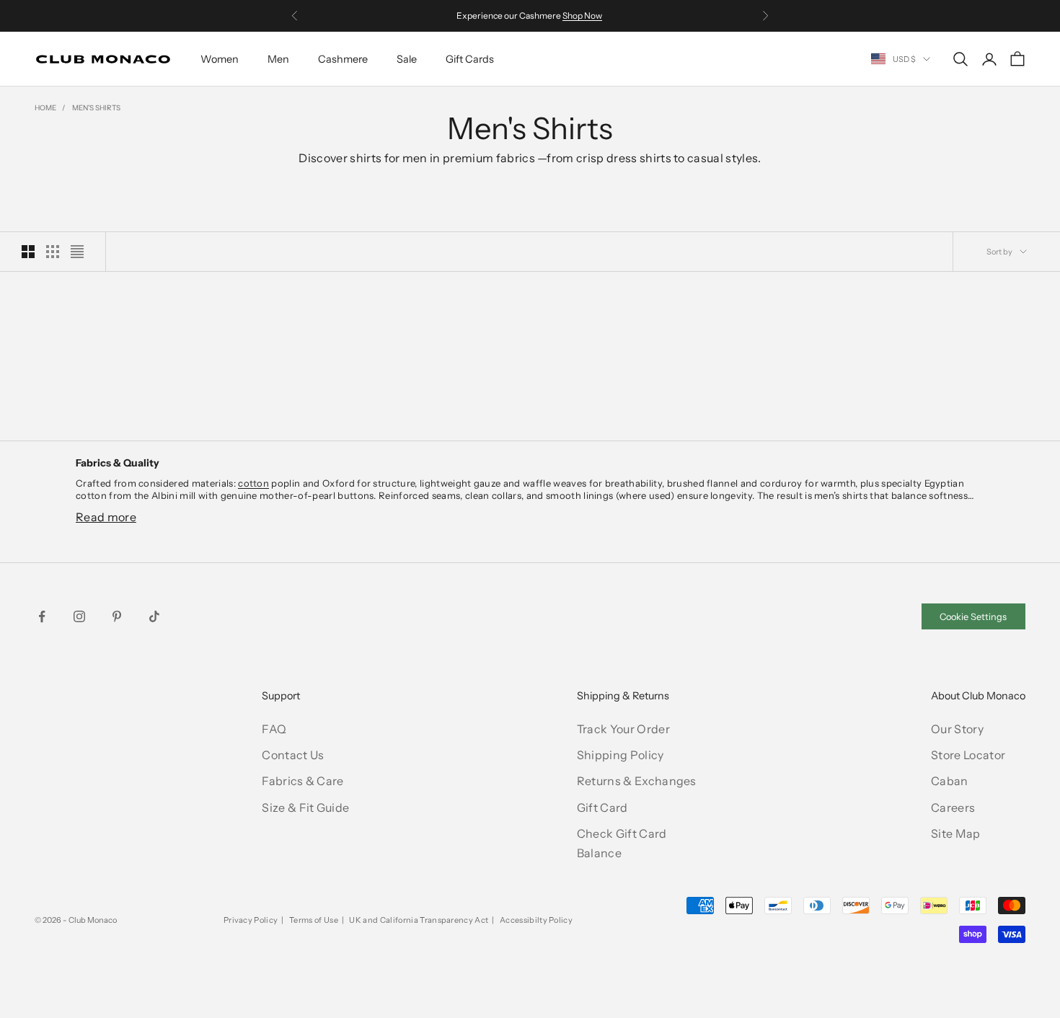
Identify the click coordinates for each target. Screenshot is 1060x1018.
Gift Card (602, 807)
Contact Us (293, 755)
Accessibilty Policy (536, 920)
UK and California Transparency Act (418, 920)
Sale (407, 59)
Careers (953, 807)
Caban (949, 781)
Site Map (956, 833)
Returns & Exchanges (637, 781)
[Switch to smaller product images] (52, 251)
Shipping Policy (620, 755)
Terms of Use (313, 920)
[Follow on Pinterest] (117, 616)
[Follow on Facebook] (42, 616)
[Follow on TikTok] (154, 616)
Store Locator (968, 755)
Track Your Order (623, 729)
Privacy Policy (251, 920)
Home (45, 107)
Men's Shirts (96, 107)
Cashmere (343, 59)
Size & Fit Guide (305, 807)
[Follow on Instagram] (79, 616)
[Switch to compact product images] (77, 251)
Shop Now (582, 15)
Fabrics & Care (302, 781)
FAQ (274, 729)
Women (219, 59)
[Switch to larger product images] (28, 251)
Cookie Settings (973, 616)
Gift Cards (470, 59)
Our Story (957, 729)
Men (278, 59)
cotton (253, 483)
